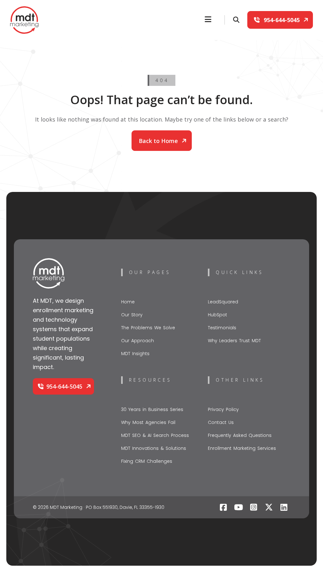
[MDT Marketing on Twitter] (268, 507)
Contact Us (221, 422)
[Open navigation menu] (208, 19)
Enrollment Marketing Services (242, 448)
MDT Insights (135, 353)
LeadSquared (223, 302)
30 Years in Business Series (152, 409)
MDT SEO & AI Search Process (155, 435)
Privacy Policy (223, 409)
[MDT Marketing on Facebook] (223, 507)
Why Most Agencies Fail (148, 422)
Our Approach (137, 340)
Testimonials (222, 328)
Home (128, 302)
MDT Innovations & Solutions (153, 448)
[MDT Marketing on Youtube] (238, 507)
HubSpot (217, 315)
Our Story (132, 315)
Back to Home (159, 141)
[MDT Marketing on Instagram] (253, 507)
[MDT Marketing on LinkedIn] (284, 507)
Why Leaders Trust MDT (234, 340)
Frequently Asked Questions (240, 435)
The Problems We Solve (148, 328)
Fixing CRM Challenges (146, 461)
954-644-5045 (281, 20)
